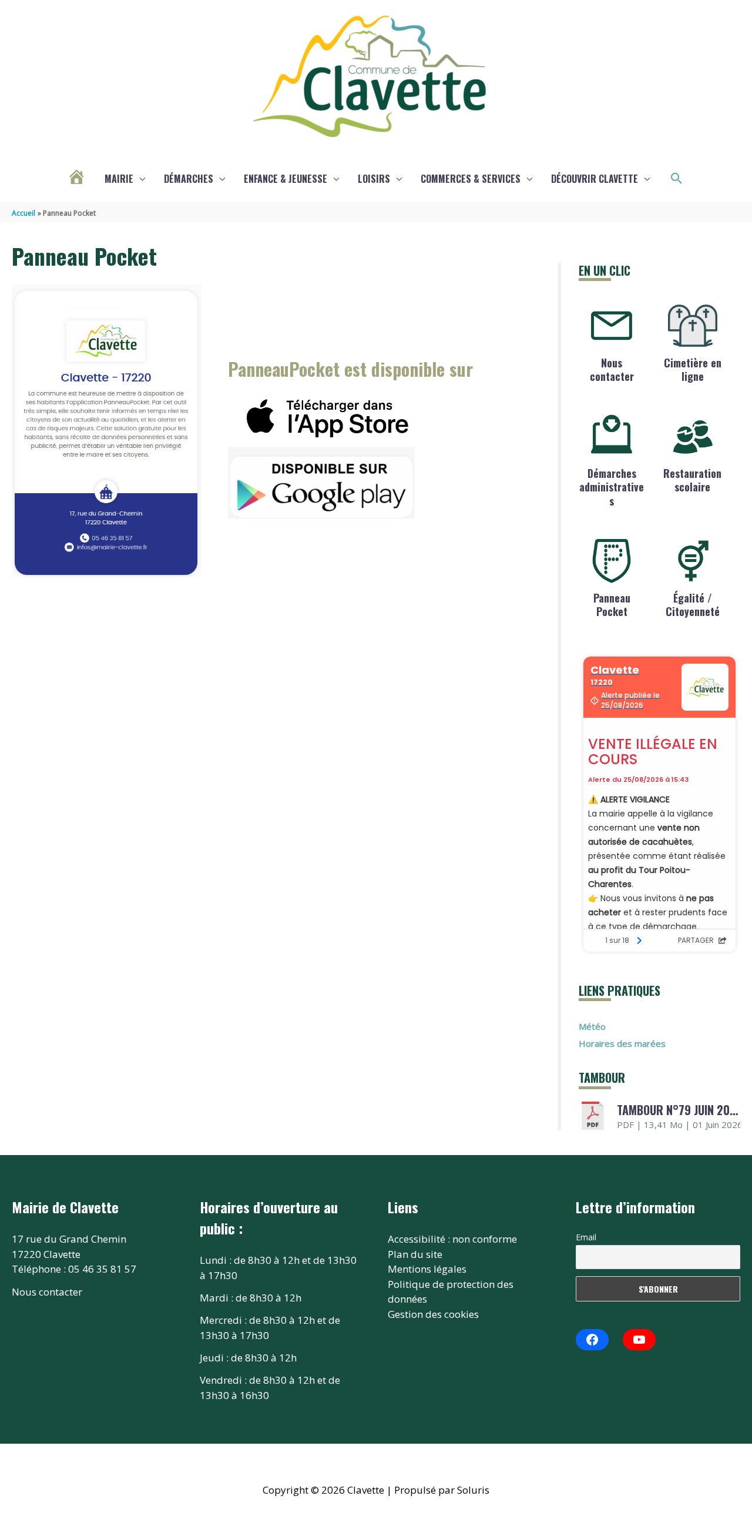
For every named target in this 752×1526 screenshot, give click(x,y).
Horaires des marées (622, 1043)
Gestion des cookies (433, 1314)
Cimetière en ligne (692, 369)
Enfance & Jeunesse (285, 179)
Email (586, 1237)
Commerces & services (471, 179)
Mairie (119, 179)
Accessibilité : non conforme (452, 1239)
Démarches (188, 179)
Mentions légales (427, 1269)
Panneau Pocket (611, 604)
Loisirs (374, 179)
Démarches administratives (611, 487)
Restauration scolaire (692, 480)
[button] (676, 178)
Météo (592, 1026)
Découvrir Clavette (594, 179)
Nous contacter (612, 369)
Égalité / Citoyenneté (693, 604)
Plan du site (415, 1254)
